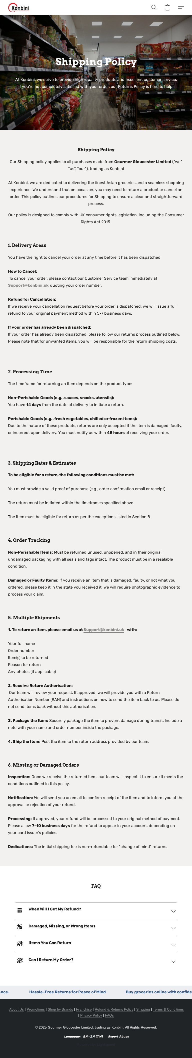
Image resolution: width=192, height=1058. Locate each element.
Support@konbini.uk (28, 285)
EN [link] (85, 1036)
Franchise (84, 1009)
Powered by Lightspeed (96, 1045)
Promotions (36, 1009)
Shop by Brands (60, 1009)
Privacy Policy (91, 1015)
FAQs (109, 1015)
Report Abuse (118, 1036)
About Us (16, 1009)
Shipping (143, 1009)
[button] (18, 7)
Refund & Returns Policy (114, 1009)
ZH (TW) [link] (96, 1036)
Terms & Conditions (168, 1009)
